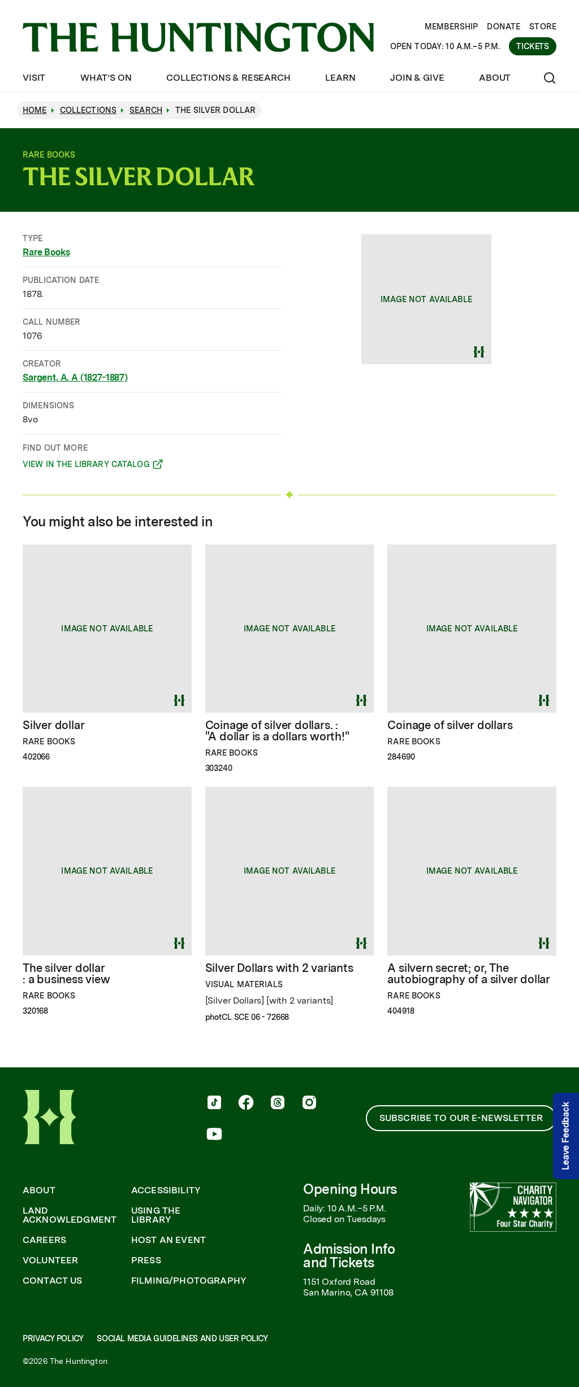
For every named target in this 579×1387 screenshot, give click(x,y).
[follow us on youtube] (214, 1135)
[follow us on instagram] (309, 1103)
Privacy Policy (53, 1338)
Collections (88, 110)
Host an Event (168, 1240)
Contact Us (53, 1280)
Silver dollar (53, 725)
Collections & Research (228, 77)
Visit (34, 77)
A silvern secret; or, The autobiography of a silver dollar (468, 973)
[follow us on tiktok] (214, 1103)
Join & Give (417, 77)
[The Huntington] (198, 37)
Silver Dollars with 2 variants (279, 968)
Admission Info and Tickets (349, 1256)
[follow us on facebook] (246, 1103)
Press (146, 1260)
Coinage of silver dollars (449, 725)
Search (145, 110)
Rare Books (46, 252)
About (495, 77)
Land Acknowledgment (69, 1215)
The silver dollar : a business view (66, 973)
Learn (340, 77)
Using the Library (155, 1215)
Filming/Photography (189, 1280)
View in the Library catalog (86, 466)
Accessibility (166, 1190)
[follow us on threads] (278, 1103)
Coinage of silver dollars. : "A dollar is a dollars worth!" (277, 730)
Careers (44, 1240)
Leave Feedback (565, 1136)
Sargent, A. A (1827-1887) (75, 377)
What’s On (106, 77)
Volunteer (50, 1260)
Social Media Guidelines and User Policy (182, 1338)
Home (35, 110)
